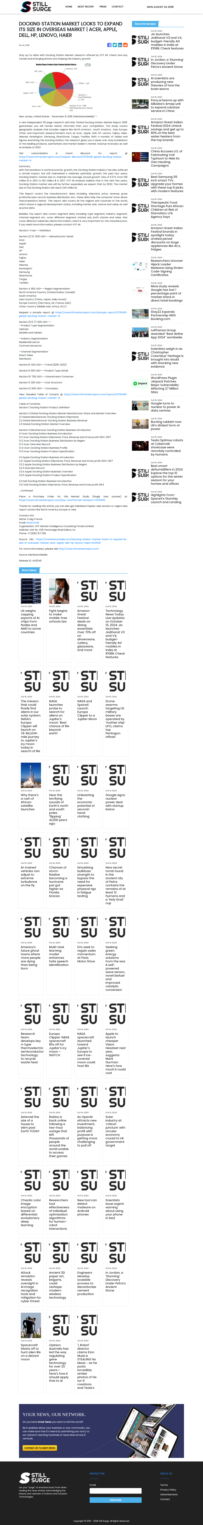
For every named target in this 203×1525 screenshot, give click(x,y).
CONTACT (117, 6)
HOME (68, 6)
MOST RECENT (86, 6)
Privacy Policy (168, 1489)
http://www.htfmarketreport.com (79, 548)
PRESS (102, 6)
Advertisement (169, 1494)
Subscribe (115, 1500)
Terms (164, 1485)
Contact (165, 1499)
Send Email (32, 522)
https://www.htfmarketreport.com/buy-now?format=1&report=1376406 (62, 500)
